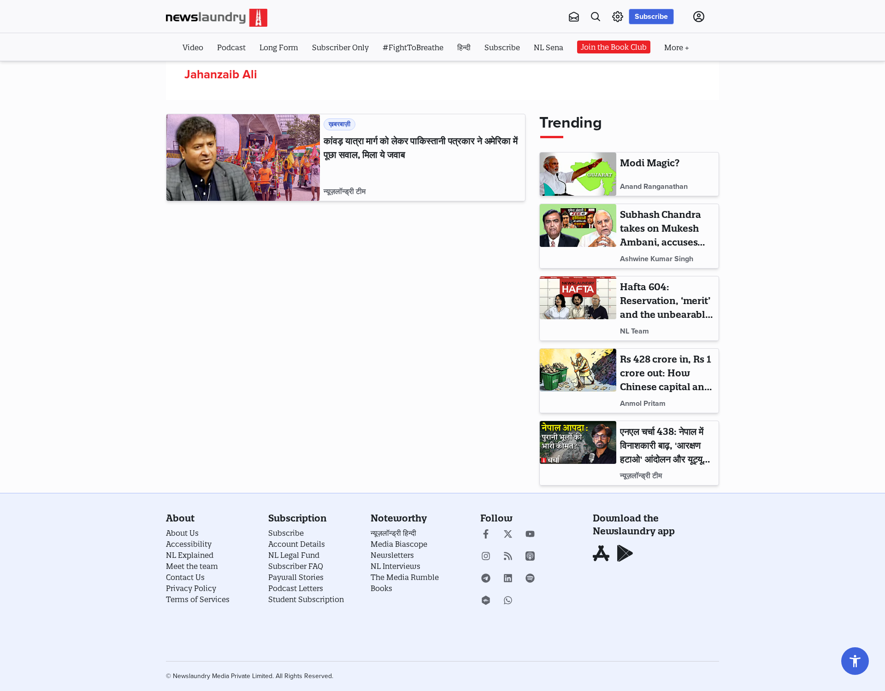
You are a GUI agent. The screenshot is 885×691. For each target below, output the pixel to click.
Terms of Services (198, 599)
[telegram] (485, 579)
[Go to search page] (595, 16)
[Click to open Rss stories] (508, 556)
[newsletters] (574, 16)
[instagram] (485, 556)
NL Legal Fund (293, 555)
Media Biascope (399, 544)
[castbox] (485, 601)
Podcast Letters (295, 588)
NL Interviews (395, 566)
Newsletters (392, 555)
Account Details (296, 544)
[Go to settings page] (855, 661)
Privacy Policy (191, 588)
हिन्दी (464, 47)
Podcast (231, 47)
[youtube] (530, 534)
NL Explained (189, 555)
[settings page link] (617, 16)
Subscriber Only (340, 47)
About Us (182, 533)
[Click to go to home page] (216, 18)
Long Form (279, 47)
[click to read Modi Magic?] (578, 174)
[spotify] (530, 579)
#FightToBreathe (413, 47)
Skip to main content (212, 72)
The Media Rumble (405, 577)
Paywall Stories (296, 577)
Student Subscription (306, 599)
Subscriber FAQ (295, 566)
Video (193, 47)
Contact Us (185, 577)
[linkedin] (508, 579)
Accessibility (189, 544)
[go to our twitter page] (508, 534)
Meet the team (192, 566)
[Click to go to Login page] (698, 16)
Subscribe (651, 16)
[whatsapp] (508, 601)
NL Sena (548, 47)
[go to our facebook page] (485, 534)
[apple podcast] (530, 556)
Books (381, 588)
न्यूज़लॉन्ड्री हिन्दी (393, 533)
